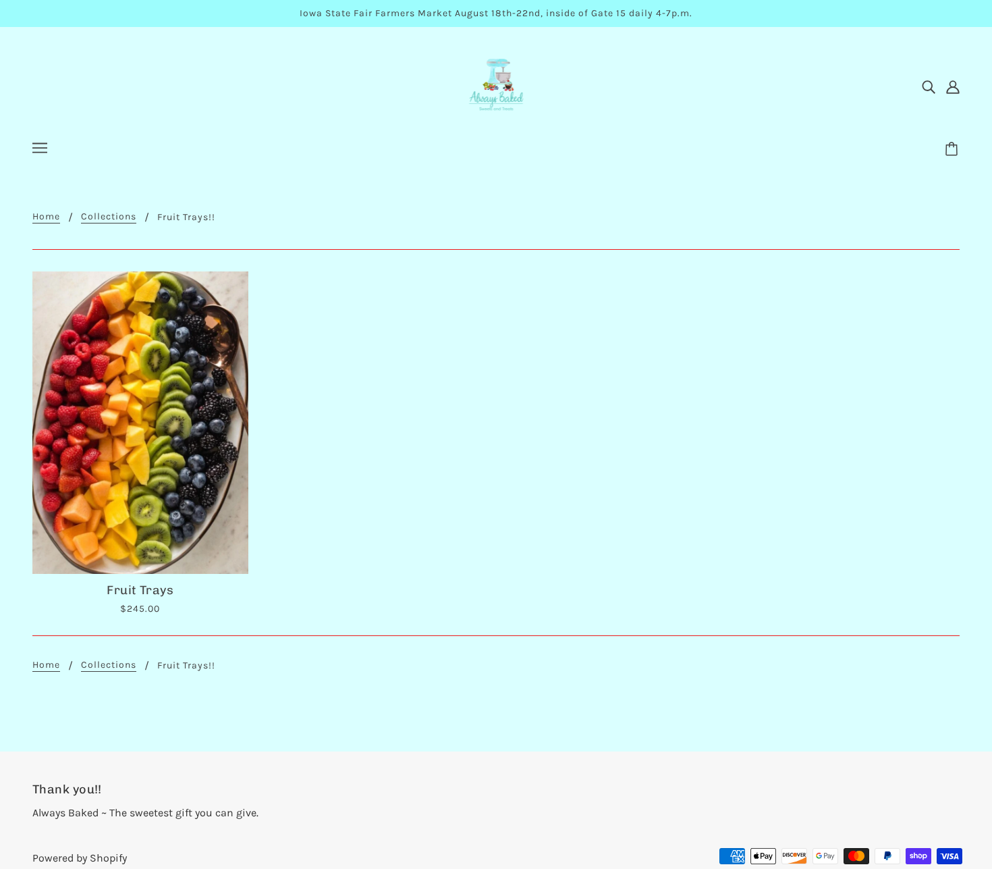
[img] (928, 86)
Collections (108, 217)
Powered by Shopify (79, 857)
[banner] (496, 84)
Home (46, 217)
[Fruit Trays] (140, 422)
